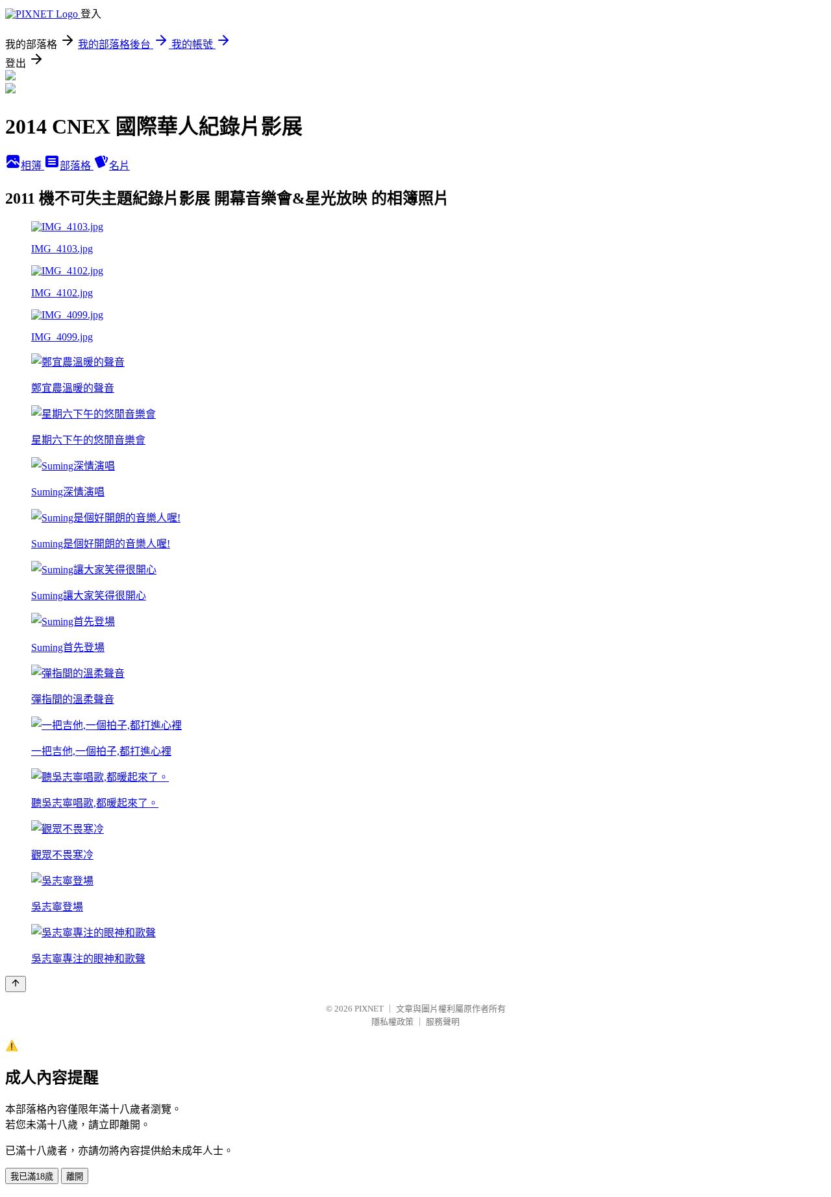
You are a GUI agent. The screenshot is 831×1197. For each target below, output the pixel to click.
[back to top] (15, 984)
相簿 (32, 165)
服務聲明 (443, 1021)
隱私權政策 (392, 1021)
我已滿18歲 (31, 1176)
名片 (119, 165)
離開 (74, 1176)
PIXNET (369, 1008)
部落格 (76, 165)
